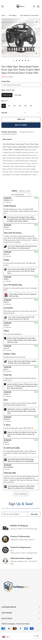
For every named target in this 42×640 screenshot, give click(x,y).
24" (20, 106)
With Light (18, 95)
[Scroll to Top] (38, 630)
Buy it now (21, 125)
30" (26, 106)
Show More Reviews (21, 494)
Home (3, 15)
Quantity (4, 113)
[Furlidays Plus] (21, 6)
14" (9, 106)
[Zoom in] (36, 53)
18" (15, 106)
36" (31, 106)
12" (4, 106)
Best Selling (12, 15)
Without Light (7, 95)
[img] (21, 465)
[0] (38, 6)
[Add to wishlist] (36, 22)
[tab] (7, 139)
